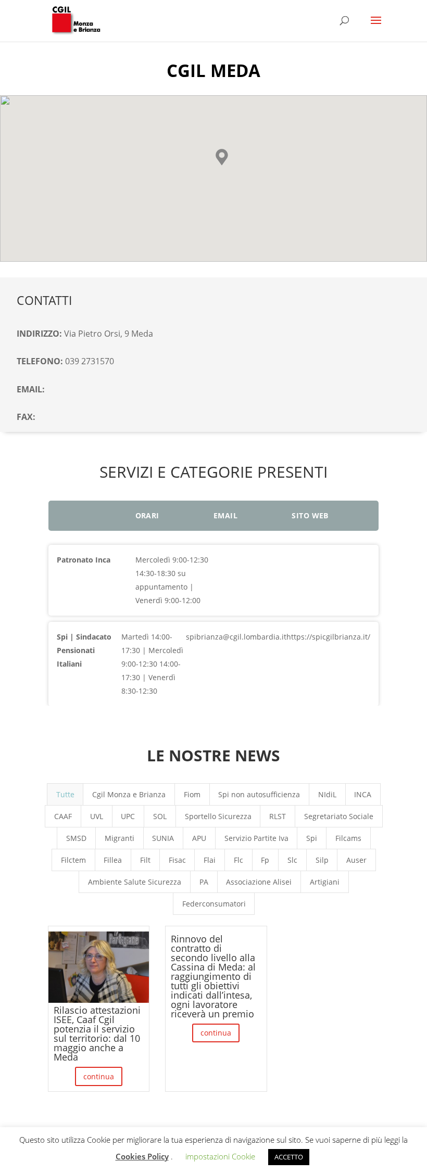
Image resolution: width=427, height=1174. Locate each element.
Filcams (348, 838)
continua (98, 1076)
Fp (265, 860)
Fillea (113, 860)
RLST (277, 816)
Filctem (73, 860)
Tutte (65, 794)
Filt (145, 860)
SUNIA (163, 838)
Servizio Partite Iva (256, 838)
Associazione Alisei (259, 882)
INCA (362, 794)
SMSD (76, 838)
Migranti (119, 838)
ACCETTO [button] (288, 1157)
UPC (128, 816)
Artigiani (325, 882)
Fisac (177, 860)
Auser (356, 860)
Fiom (192, 794)
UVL (96, 816)
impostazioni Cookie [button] (220, 1156)
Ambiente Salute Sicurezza (134, 882)
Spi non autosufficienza (259, 794)
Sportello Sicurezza (218, 816)
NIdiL (327, 794)
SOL (160, 816)
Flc (238, 860)
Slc (292, 860)
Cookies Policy (142, 1156)
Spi (311, 838)
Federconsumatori (214, 904)
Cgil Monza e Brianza (129, 794)
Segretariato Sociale (338, 816)
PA (203, 882)
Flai (210, 860)
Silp (322, 860)
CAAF (63, 816)
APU (199, 838)
